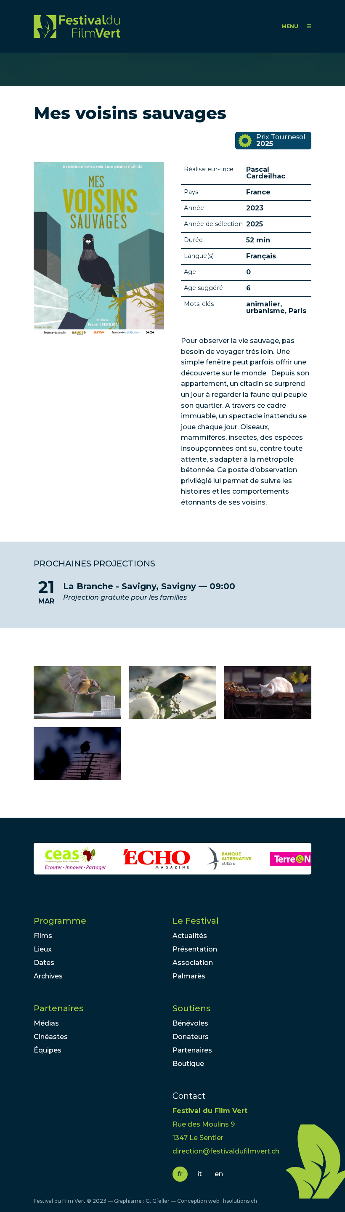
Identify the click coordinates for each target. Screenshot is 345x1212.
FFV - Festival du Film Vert (77, 26)
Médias (46, 1023)
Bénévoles (190, 1023)
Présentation (194, 949)
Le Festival (195, 921)
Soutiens (191, 1008)
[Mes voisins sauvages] (77, 692)
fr (180, 1174)
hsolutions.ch (240, 1201)
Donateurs (190, 1037)
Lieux (43, 949)
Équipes (47, 1050)
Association (192, 963)
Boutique (188, 1064)
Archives (48, 976)
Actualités (189, 936)
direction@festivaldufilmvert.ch (225, 1151)
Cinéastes (51, 1037)
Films (43, 936)
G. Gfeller (158, 1201)
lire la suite (172, 592)
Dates (44, 963)
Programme (60, 921)
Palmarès (188, 976)
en (219, 1174)
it (199, 1174)
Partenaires (59, 1008)
